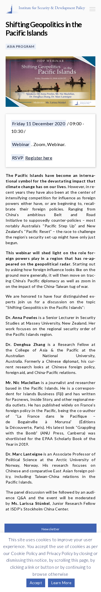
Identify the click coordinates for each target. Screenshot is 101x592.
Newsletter (51, 529)
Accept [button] (36, 583)
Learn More (61, 583)
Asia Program (21, 46)
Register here (38, 157)
